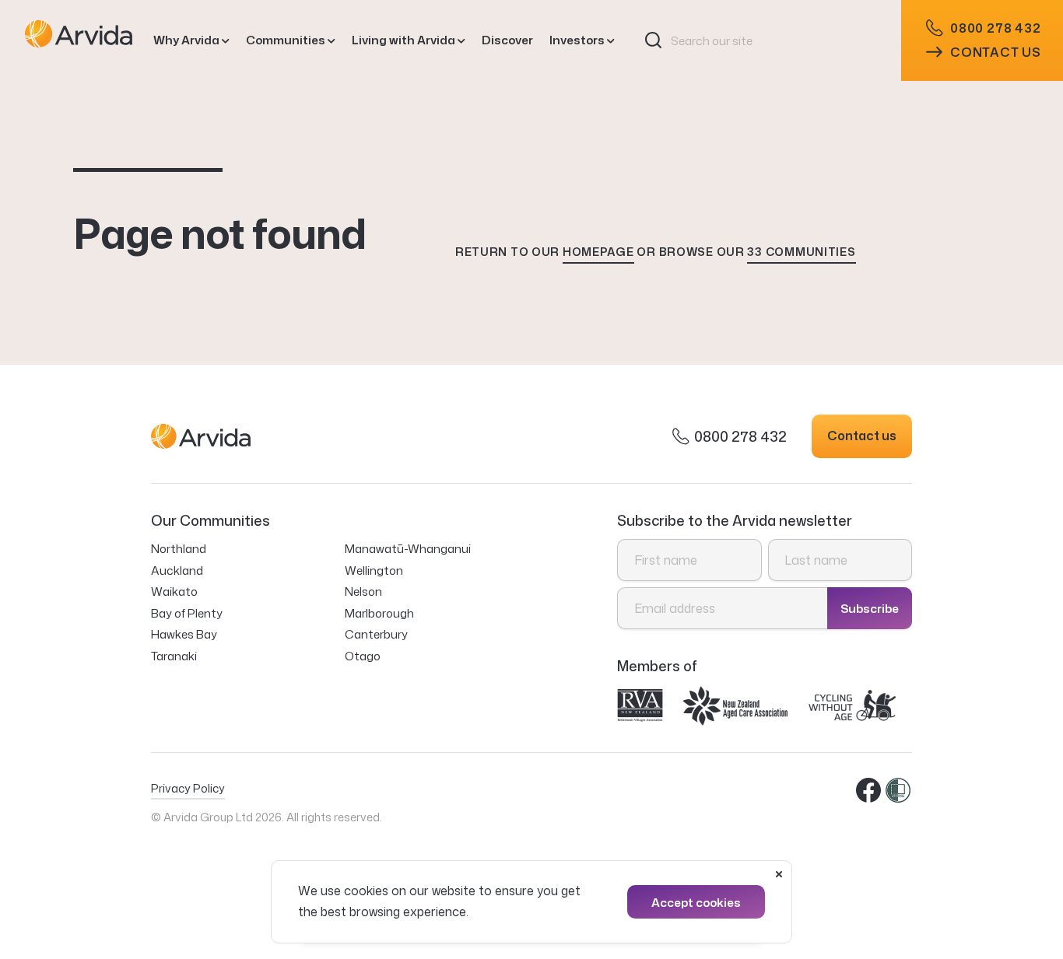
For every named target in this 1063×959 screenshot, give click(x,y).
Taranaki (174, 656)
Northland (178, 549)
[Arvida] (78, 40)
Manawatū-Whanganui (408, 549)
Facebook (869, 791)
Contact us (995, 52)
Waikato (174, 591)
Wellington (374, 570)
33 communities (801, 251)
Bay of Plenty (187, 613)
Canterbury (376, 634)
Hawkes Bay (184, 634)
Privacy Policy (188, 788)
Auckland (177, 570)
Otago (363, 656)
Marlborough (379, 613)
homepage (598, 251)
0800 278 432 (995, 28)
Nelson (363, 591)
